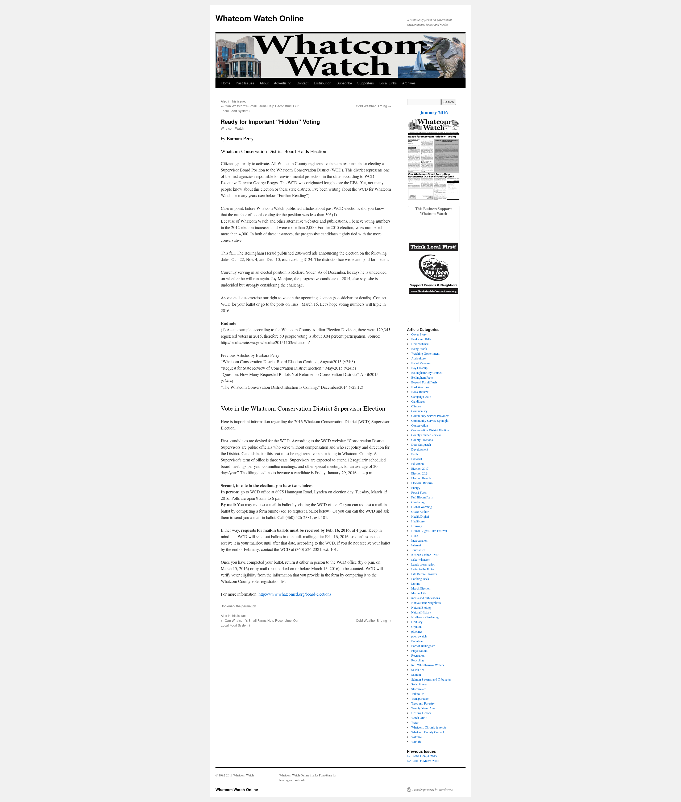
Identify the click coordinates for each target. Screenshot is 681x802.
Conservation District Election (430, 430)
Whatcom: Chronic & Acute (428, 727)
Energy (415, 487)
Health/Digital (420, 516)
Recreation (418, 655)
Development (419, 449)
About (264, 82)
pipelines (416, 631)
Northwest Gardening (425, 617)
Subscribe (344, 82)
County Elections (422, 439)
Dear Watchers (420, 344)
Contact (303, 82)
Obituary (416, 622)
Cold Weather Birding (371, 106)
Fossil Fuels (419, 492)
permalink (249, 606)
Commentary (419, 411)
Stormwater (418, 689)
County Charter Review (426, 435)
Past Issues (245, 82)
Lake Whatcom (420, 559)
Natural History (421, 612)
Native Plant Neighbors (426, 602)
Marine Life (418, 593)
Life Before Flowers (424, 574)
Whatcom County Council (427, 732)
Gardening (418, 502)
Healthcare (418, 521)
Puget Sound (419, 650)
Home (225, 82)
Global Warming (421, 507)
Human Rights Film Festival (429, 531)
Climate (416, 406)
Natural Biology (421, 607)
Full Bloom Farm (422, 497)
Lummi (415, 583)
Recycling (417, 660)
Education (417, 463)
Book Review (420, 392)
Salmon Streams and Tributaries (431, 679)
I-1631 (415, 535)
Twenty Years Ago (423, 708)
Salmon (416, 674)
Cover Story (419, 334)
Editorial (416, 459)
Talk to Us (417, 693)
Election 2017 (420, 468)
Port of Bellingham (423, 646)
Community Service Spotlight (430, 420)
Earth (414, 454)
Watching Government (425, 353)
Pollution (417, 641)
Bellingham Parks (422, 377)
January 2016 (434, 112)
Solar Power (419, 684)
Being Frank (419, 348)
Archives (409, 82)
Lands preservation (423, 564)
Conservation (419, 425)
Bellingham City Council (426, 372)
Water (414, 722)
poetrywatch (419, 636)
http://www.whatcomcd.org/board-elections (295, 594)
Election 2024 (420, 473)
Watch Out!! (419, 717)
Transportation (420, 698)
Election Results (421, 478)
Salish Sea (417, 670)
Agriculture (418, 358)
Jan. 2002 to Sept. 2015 (422, 756)
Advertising (282, 82)
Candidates (418, 401)
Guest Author (420, 511)
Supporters (365, 82)
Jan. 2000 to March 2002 (423, 761)
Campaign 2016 (421, 396)
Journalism (418, 550)
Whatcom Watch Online (259, 18)
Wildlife (416, 741)
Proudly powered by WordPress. (433, 789)
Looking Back (420, 578)
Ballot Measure (420, 363)
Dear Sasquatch (421, 444)
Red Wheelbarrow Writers (427, 665)
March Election (420, 588)
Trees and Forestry (423, 703)
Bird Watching (420, 387)
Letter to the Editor (423, 569)
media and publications (425, 598)
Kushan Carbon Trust (424, 555)
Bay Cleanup (419, 368)
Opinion (416, 626)
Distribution (322, 82)
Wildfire (416, 737)
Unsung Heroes (421, 713)
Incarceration (419, 540)
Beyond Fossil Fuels (424, 382)
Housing (416, 526)
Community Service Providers (430, 416)
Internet (416, 545)
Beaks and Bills (421, 339)
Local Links (388, 82)
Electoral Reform (422, 483)
